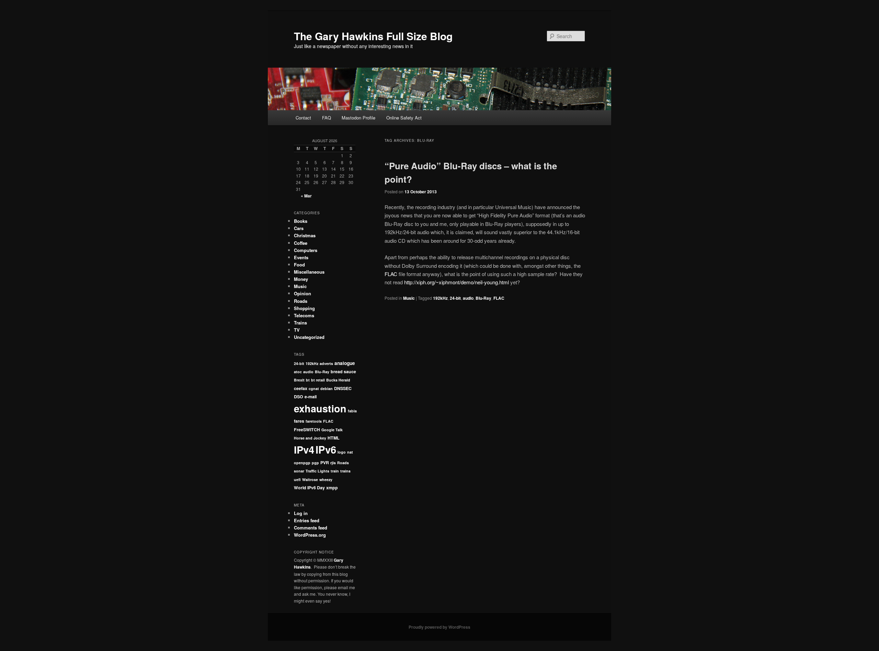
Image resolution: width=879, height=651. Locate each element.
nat (350, 452)
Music (409, 298)
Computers (305, 250)
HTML (334, 438)
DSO (298, 396)
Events (301, 257)
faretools (314, 421)
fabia (352, 410)
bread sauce (343, 371)
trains (345, 470)
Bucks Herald (338, 379)
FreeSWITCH (307, 429)
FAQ (326, 117)
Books (300, 221)
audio (468, 298)
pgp (315, 462)
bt (308, 379)
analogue (344, 363)
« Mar (306, 196)
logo (342, 452)
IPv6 (326, 449)
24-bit (455, 298)
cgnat (314, 388)
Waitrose (310, 479)
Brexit (299, 379)
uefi (297, 479)
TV (297, 330)
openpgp (302, 462)
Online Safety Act (404, 117)
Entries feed (306, 520)
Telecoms (304, 315)
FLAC (391, 273)
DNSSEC (343, 388)
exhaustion (320, 408)
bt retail (318, 379)
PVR (324, 462)
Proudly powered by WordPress (439, 627)
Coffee (300, 243)
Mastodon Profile (358, 117)
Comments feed (310, 527)
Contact (303, 117)
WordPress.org (310, 535)
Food (299, 264)
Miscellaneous (309, 272)
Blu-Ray (483, 298)
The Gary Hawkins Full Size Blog (373, 35)
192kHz (440, 298)
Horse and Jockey (310, 438)
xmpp (332, 487)
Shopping (304, 308)
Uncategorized (309, 337)
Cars (299, 228)
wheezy (325, 479)
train (335, 470)
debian (326, 388)
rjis (333, 462)
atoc (298, 371)
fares (299, 421)
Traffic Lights (317, 470)
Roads (300, 301)
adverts (326, 363)
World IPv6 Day (309, 487)
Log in (301, 513)
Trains (300, 322)
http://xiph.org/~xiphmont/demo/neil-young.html (456, 282)
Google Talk (332, 429)
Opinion (302, 293)
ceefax (300, 388)
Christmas (305, 235)
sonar (299, 470)
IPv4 (304, 449)
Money (301, 279)
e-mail (311, 396)
